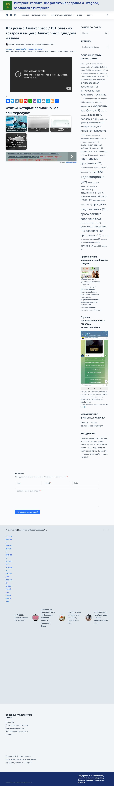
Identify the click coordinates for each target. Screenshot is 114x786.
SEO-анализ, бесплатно (17, 731)
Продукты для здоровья (61, 15)
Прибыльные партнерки (93, 79)
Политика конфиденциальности (19, 782)
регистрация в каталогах (91, 223)
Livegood (97, 67)
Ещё (88, 15)
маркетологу (89, 151)
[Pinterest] (15, 15)
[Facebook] (11, 15)
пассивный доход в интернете (90, 167)
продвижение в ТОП (92, 193)
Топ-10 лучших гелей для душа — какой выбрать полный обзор (101, 617)
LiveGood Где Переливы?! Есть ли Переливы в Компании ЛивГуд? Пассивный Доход (48, 617)
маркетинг (97, 148)
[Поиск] (107, 15)
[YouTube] (7, 15)
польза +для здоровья (92, 176)
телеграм (95, 239)
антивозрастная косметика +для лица (93, 94)
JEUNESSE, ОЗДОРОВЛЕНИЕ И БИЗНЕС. (21, 618)
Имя (19, 483)
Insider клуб (85, 64)
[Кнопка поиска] (106, 33)
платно (104, 167)
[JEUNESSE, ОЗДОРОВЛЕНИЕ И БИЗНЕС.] (9, 618)
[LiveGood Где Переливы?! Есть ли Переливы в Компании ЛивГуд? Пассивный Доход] (35, 617)
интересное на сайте (93, 135)
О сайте (9, 734)
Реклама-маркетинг (15, 728)
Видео (79, 15)
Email (48, 483)
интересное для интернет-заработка (94, 131)
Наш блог (10, 722)
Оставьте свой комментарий (29, 491)
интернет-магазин (90, 139)
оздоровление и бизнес (97, 155)
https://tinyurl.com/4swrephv (91, 310)
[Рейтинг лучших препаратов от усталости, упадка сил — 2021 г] (62, 617)
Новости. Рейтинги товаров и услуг (40, 44)
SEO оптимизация (96, 70)
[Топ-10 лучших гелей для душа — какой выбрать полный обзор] (88, 617)
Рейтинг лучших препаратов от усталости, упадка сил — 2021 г (74, 617)
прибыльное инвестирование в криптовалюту (90, 186)
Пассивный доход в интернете (95, 76)
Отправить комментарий (27, 512)
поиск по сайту (86, 172)
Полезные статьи (39, 15)
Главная (25, 15)
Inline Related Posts (71, 162)
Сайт (76, 483)
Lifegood (84, 279)
